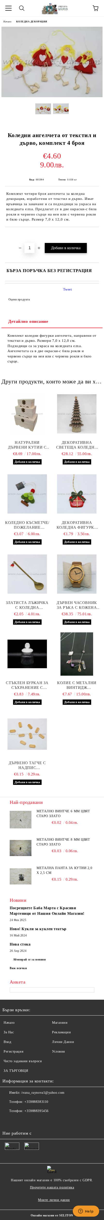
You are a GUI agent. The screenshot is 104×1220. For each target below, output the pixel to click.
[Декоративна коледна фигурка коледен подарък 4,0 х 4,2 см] (77, 493)
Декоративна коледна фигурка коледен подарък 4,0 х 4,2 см (77, 525)
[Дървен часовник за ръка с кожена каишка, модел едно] (77, 574)
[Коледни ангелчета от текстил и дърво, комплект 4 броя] (52, 96)
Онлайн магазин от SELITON (52, 1215)
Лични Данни (63, 1042)
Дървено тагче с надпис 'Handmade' (27, 765)
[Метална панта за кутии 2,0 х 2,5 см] (20, 876)
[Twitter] (19, 1121)
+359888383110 (36, 1102)
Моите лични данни (54, 1200)
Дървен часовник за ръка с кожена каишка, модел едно (77, 605)
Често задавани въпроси (23, 1061)
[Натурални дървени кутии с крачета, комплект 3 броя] (27, 413)
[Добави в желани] (95, 235)
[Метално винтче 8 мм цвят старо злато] (20, 848)
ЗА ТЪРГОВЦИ (16, 1071)
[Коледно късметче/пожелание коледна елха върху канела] (27, 493)
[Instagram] (30, 1121)
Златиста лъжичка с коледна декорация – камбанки (27, 605)
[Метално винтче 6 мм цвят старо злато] (20, 820)
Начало (7, 21)
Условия (58, 1051)
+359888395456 (36, 1111)
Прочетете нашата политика (52, 1187)
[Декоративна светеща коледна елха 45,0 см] (77, 413)
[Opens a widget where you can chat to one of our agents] (86, 1212)
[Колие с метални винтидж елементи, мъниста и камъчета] (77, 654)
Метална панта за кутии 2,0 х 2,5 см (64, 870)
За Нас (9, 1032)
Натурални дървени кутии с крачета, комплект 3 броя (27, 445)
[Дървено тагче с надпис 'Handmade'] (27, 734)
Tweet (67, 289)
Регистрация (13, 1051)
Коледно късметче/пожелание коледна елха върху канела (27, 525)
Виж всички (18, 968)
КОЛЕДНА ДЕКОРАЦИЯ (31, 21)
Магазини (59, 1022)
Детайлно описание (28, 321)
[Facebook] (9, 1121)
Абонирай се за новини (29, 959)
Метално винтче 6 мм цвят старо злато (63, 813)
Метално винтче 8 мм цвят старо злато (63, 842)
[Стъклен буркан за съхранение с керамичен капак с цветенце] (27, 654)
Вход (7, 1042)
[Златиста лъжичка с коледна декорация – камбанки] (27, 574)
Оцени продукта (19, 299)
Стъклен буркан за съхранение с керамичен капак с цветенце (27, 685)
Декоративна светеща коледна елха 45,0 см (76, 445)
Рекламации (61, 1032)
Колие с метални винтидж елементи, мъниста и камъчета (76, 685)
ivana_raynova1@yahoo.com (43, 1092)
